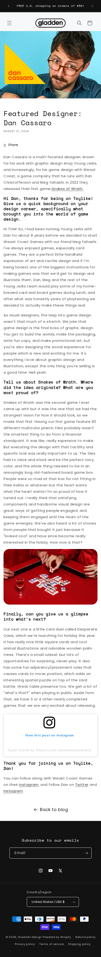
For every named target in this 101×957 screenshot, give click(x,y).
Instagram (28, 784)
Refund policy (85, 937)
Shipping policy (79, 944)
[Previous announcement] (9, 6)
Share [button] (13, 144)
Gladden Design (30, 937)
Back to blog (54, 809)
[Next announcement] (92, 6)
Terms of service (51, 944)
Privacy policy (25, 944)
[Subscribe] (86, 853)
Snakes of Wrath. (68, 188)
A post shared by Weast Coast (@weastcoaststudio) (49, 750)
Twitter (82, 784)
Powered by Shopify (57, 937)
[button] (9, 23)
